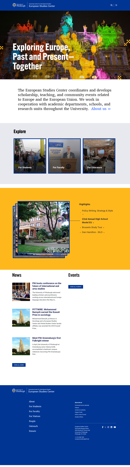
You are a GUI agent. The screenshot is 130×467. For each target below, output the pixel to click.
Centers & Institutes (80, 410)
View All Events (75, 286)
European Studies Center (42, 6)
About (32, 401)
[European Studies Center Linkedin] (111, 427)
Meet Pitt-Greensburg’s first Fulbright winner (46, 339)
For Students (35, 406)
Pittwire (77, 407)
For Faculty (34, 411)
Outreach (33, 426)
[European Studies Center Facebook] (102, 427)
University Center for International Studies (40, 4)
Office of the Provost (80, 414)
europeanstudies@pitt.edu (82, 439)
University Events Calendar (82, 405)
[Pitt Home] (20, 5)
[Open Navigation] (116, 5)
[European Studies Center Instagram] (108, 427)
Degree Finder (78, 412)
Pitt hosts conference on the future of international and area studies (46, 286)
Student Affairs (79, 417)
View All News (19, 365)
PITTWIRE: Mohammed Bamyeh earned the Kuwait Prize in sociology (46, 312)
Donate (32, 431)
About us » (101, 109)
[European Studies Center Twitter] (105, 427)
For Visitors (34, 416)
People (32, 421)
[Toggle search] (112, 5)
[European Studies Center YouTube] (115, 427)
